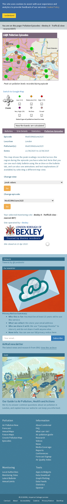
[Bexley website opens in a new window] (24, 231)
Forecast (6, 428)
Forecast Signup (43, 456)
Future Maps (8, 434)
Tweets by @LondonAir (13, 262)
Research (40, 437)
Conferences (42, 453)
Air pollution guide (44, 434)
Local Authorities (10, 472)
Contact (7, 500)
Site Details (22, 131)
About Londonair (43, 425)
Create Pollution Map (12, 437)
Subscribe (58, 338)
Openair (39, 487)
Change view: (10, 176)
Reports (40, 450)
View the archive (48, 347)
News (38, 444)
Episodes (6, 440)
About (15, 500)
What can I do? (42, 431)
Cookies (36, 500)
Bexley (25, 222)
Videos (39, 440)
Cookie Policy (52, 7)
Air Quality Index (43, 459)
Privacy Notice (48, 500)
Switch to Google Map (13, 91)
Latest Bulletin (9, 478)
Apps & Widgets (43, 472)
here (54, 332)
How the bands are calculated (30, 125)
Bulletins (9, 131)
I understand (9, 15)
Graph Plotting (43, 478)
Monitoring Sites (10, 475)
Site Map (59, 500)
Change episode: (12, 194)
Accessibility (25, 500)
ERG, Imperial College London (36, 497)
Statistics (36, 131)
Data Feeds (41, 481)
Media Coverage (43, 447)
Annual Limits (8, 481)
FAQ (38, 428)
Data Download (43, 475)
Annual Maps (8, 431)
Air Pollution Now (10, 425)
